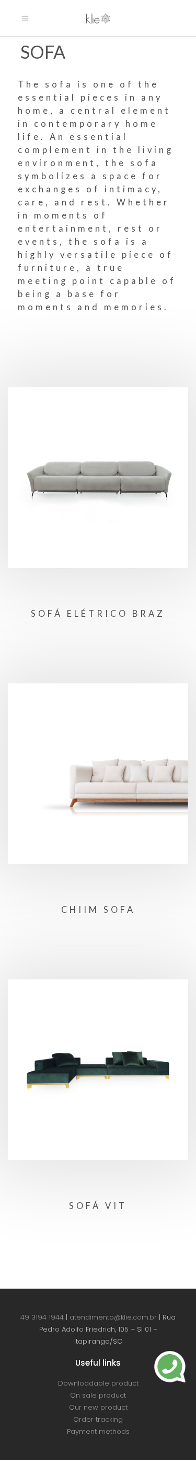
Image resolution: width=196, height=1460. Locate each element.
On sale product (98, 1395)
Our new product (98, 1407)
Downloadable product (98, 1383)
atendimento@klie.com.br (113, 1317)
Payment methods (98, 1431)
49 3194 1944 (42, 1317)
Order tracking (98, 1419)
